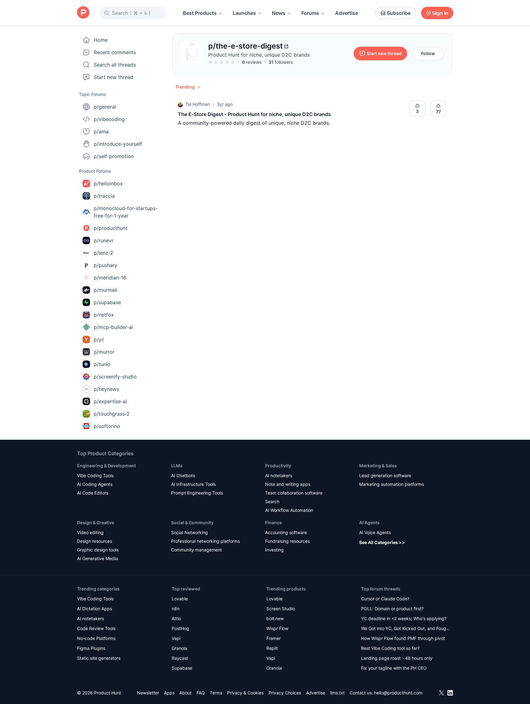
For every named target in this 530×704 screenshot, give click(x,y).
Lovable (180, 598)
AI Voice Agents (375, 532)
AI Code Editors (92, 492)
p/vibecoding (109, 119)
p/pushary (105, 265)
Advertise (346, 13)
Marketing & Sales (378, 465)
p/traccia (104, 196)
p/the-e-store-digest (245, 45)
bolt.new (275, 618)
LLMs (177, 465)
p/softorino (107, 426)
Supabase (182, 668)
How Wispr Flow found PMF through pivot (403, 638)
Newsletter (148, 692)
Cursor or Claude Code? (385, 598)
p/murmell (105, 290)
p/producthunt (110, 228)
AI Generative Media (97, 558)
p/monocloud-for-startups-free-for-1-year (125, 212)
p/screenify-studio (115, 377)
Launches (244, 13)
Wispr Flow (277, 628)
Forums (310, 13)
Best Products (200, 13)
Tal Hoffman (197, 104)
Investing (274, 549)
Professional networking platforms (205, 541)
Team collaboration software (293, 492)
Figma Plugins (91, 648)
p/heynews (106, 389)
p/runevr (104, 240)
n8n (175, 608)
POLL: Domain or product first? (392, 608)
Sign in (440, 13)
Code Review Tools (96, 628)
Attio (176, 618)
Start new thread (113, 77)
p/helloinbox (108, 183)
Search (272, 501)
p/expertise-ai (110, 401)
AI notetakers (278, 475)
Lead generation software (385, 475)
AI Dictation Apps (94, 608)
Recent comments (115, 52)
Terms (216, 692)
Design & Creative (95, 522)
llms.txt (337, 692)
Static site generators (98, 658)
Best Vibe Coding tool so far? (390, 648)
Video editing (90, 532)
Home (101, 40)
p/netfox (104, 315)
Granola (179, 648)
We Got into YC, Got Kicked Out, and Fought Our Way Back (405, 629)
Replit (272, 648)
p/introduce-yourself (118, 144)
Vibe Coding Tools (95, 475)
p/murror (104, 352)
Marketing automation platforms (391, 484)
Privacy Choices (285, 692)
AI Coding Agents (94, 484)
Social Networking (189, 532)
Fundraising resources (287, 541)
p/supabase (107, 302)
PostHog (180, 628)
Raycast (180, 658)
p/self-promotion (114, 156)
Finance (273, 522)
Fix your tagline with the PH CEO (394, 668)
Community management (196, 549)
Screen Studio (280, 608)
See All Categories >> (382, 542)
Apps (169, 692)
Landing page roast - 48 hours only (397, 658)
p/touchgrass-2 (112, 414)
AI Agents (369, 522)
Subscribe (399, 13)
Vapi (176, 638)
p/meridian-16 (110, 277)
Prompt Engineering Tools (197, 492)
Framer (273, 638)
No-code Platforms (96, 638)
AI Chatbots (183, 475)
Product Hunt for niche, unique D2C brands (259, 55)
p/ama (101, 131)
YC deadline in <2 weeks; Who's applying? (403, 618)
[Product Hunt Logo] (83, 12)
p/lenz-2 (103, 253)
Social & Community (192, 522)
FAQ (200, 692)
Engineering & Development (106, 465)
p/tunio (102, 364)
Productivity (278, 465)
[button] (188, 87)
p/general (105, 107)
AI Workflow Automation (289, 510)
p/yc (99, 339)
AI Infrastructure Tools (193, 484)
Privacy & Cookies (245, 692)
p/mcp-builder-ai (113, 327)
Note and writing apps (287, 484)
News (278, 13)
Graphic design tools (97, 549)
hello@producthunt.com (398, 692)
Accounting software (286, 532)
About (185, 692)
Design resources (94, 541)
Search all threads (115, 65)
